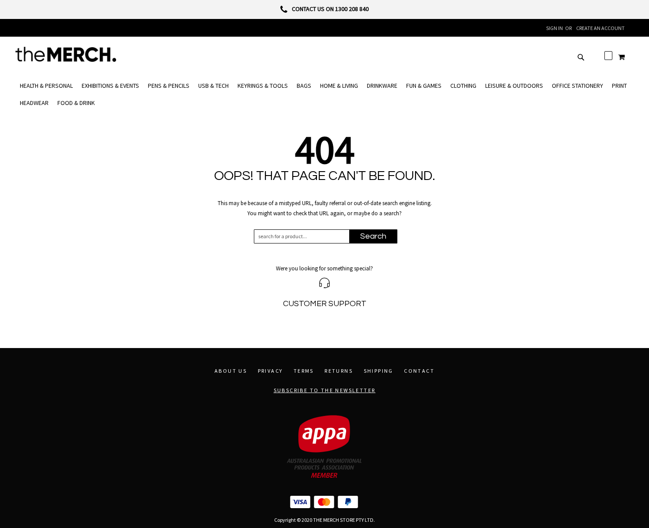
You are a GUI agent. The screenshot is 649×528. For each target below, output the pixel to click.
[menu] (324, 94)
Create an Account (600, 28)
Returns (338, 370)
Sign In (554, 28)
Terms (304, 370)
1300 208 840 (352, 9)
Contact (419, 370)
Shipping (378, 370)
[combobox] (306, 236)
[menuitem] (46, 85)
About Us (231, 370)
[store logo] (65, 54)
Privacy (270, 370)
